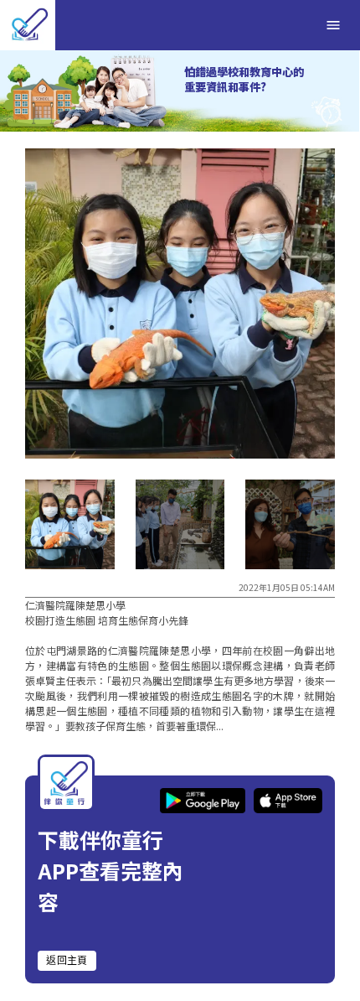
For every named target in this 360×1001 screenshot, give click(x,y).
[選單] (333, 25)
